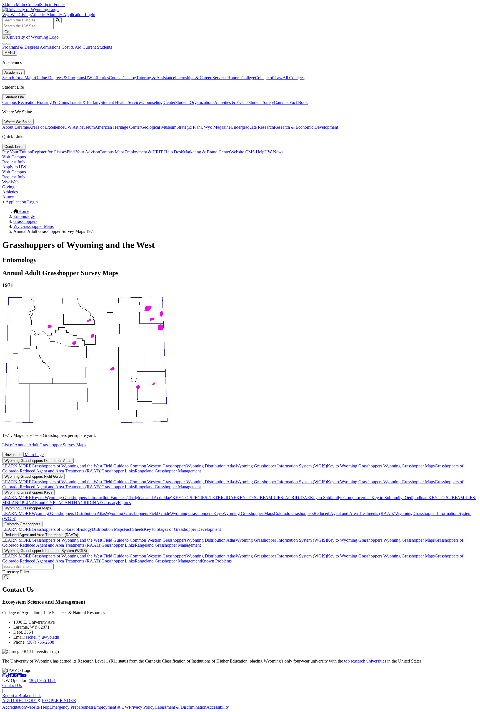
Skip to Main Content (21, 4)
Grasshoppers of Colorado (55, 529)
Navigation (12, 455)
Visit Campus (14, 157)
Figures (124, 502)
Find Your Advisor (83, 152)
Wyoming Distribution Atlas (211, 466)
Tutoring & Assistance (155, 77)
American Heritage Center (118, 127)
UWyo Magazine (216, 127)
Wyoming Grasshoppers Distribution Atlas (37, 461)
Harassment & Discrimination (180, 707)
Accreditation (14, 707)
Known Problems (216, 561)
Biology (85, 529)
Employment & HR (141, 152)
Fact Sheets (134, 529)
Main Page (34, 454)
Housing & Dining (53, 102)
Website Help (37, 707)
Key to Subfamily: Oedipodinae (399, 497)
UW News (273, 152)
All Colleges (293, 77)
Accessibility (217, 707)
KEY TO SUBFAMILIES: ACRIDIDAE (273, 497)
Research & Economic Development (306, 127)
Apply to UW (14, 167)
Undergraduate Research (252, 127)
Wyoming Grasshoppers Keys (28, 492)
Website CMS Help (247, 152)
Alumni (53, 14)
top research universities (365, 661)
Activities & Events (231, 102)
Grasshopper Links (118, 471)
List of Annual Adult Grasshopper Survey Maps (44, 444)
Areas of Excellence (46, 127)
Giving (25, 14)
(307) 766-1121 (42, 680)
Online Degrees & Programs (60, 77)
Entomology (24, 216)
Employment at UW (111, 707)
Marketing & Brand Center (206, 152)
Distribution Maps (108, 529)
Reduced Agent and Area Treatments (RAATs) (60, 471)
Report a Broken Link (21, 695)
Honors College (241, 77)
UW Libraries (97, 77)
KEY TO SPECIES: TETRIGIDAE (204, 497)
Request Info (13, 162)
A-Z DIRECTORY (20, 700)
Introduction (98, 497)
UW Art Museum (79, 127)
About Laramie (15, 127)
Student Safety (261, 102)
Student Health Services (121, 102)
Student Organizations (194, 102)
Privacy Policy (141, 707)
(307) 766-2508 (40, 642)
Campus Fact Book (291, 102)
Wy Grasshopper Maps (33, 226)
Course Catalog (122, 77)
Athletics (38, 14)
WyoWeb (10, 14)
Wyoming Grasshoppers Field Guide (33, 476)
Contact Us (12, 685)
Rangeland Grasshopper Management (168, 471)
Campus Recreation (19, 102)
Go (6, 32)
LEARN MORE (17, 466)
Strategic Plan (188, 127)
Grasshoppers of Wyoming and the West (67, 466)
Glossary (110, 502)
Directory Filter (15, 571)
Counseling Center (158, 102)
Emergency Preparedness (71, 707)
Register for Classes (49, 152)
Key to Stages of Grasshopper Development (182, 529)
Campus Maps (111, 152)
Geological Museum (158, 127)
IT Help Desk (171, 152)
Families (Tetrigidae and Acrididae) (140, 497)
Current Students (97, 47)
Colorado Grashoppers (294, 513)
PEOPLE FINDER (59, 700)
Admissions (50, 47)
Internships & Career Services (201, 77)
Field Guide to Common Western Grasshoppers (144, 466)
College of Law (268, 77)
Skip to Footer (52, 4)
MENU (9, 53)
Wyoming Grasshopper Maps (409, 466)
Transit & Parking (85, 102)
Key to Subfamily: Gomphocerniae (340, 497)
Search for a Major (18, 77)
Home (23, 211)
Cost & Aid (71, 47)
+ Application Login (77, 14)
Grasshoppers (25, 221)
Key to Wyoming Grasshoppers (355, 466)
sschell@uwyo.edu (42, 637)
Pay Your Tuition (17, 152)
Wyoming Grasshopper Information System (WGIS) (281, 466)
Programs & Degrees (21, 47)
